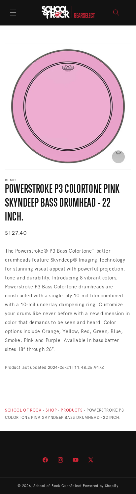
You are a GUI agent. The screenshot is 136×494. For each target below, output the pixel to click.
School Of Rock (23, 410)
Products (72, 410)
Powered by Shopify (101, 485)
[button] (13, 12)
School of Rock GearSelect (57, 485)
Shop (51, 410)
